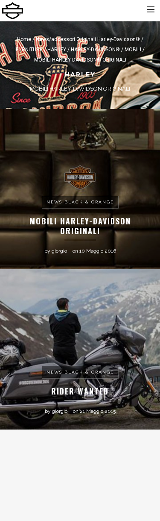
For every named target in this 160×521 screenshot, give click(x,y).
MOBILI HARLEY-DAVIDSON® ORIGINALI (80, 60)
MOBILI (133, 50)
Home (24, 39)
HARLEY (56, 50)
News (42, 39)
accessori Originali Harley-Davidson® (95, 39)
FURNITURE (29, 50)
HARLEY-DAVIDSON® (95, 50)
